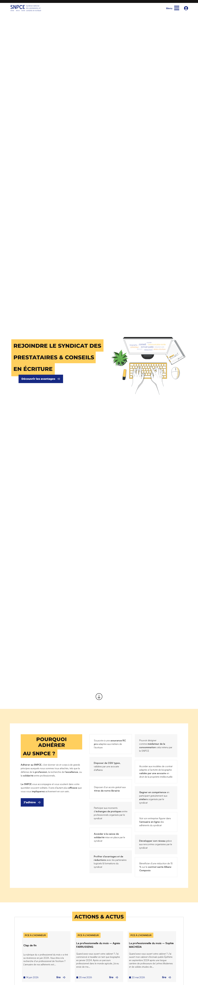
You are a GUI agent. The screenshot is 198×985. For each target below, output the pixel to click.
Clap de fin (30, 945)
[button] (57, 345)
